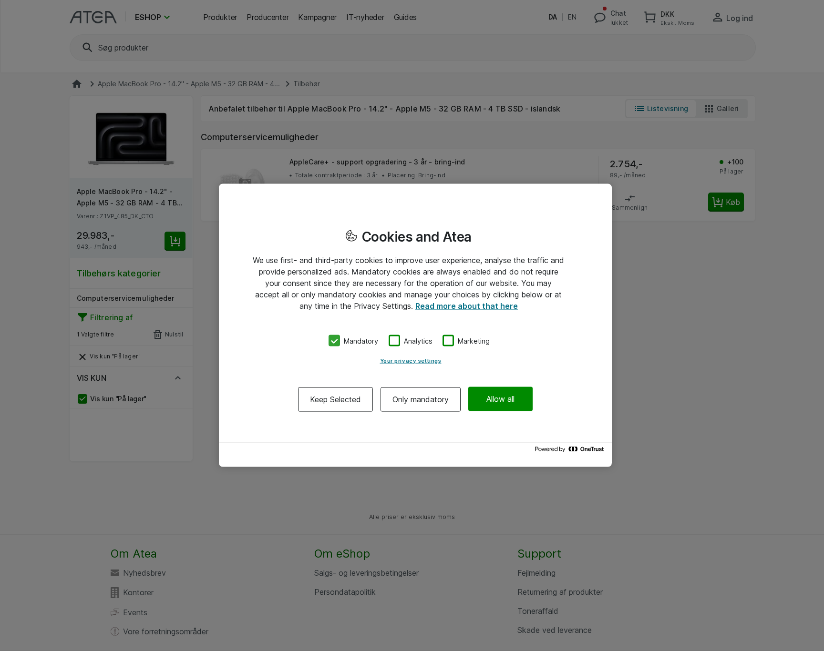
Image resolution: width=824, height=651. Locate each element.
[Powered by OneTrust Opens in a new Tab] (571, 452)
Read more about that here (466, 306)
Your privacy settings (411, 360)
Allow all (500, 399)
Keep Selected (335, 399)
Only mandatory (420, 399)
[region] (415, 326)
